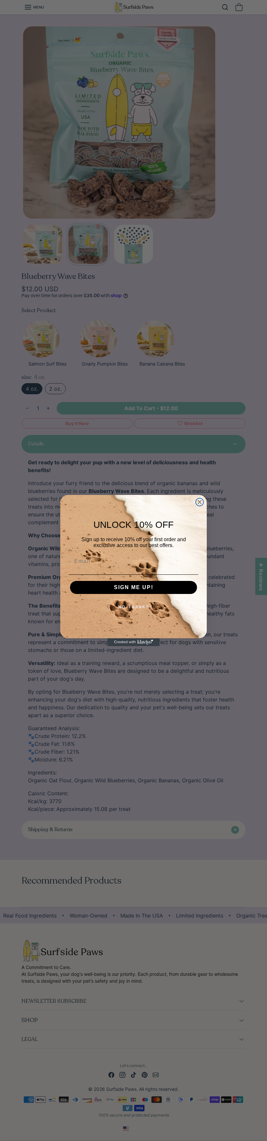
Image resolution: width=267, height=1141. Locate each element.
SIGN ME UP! (133, 587)
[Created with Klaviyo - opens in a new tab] (133, 642)
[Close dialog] (200, 502)
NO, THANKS (133, 607)
